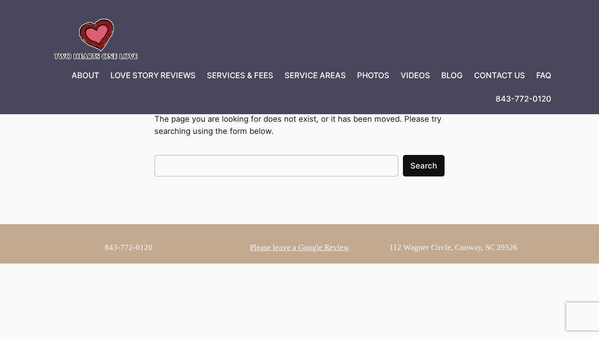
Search (423, 165)
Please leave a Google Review (299, 247)
